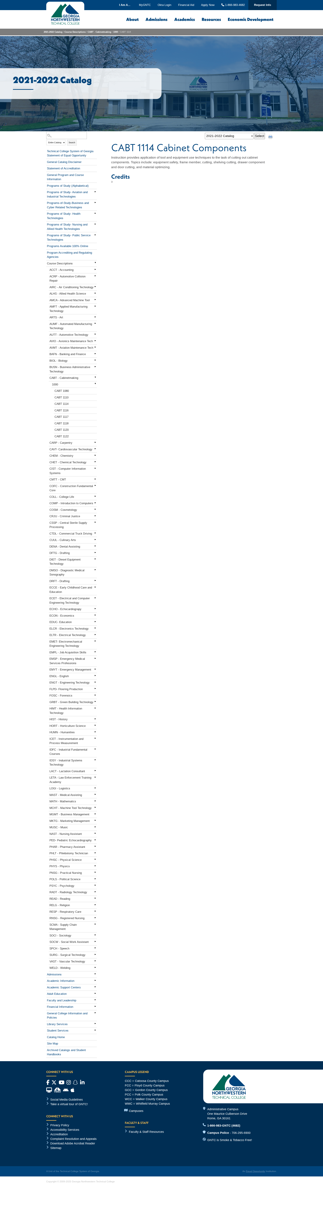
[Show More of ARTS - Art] (95, 317)
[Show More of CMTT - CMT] (95, 479)
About (132, 19)
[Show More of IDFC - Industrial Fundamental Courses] (95, 749)
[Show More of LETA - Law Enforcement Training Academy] (95, 777)
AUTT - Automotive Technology (68, 334)
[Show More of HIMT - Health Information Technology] (95, 708)
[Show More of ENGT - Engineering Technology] (95, 682)
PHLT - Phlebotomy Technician (68, 853)
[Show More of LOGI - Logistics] (95, 788)
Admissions (156, 19)
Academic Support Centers (64, 987)
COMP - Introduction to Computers (71, 503)
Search (72, 142)
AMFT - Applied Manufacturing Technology (68, 309)
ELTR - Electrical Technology (67, 635)
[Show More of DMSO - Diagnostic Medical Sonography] (95, 569)
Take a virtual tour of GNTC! (69, 1104)
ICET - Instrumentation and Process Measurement (66, 741)
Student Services (57, 1030)
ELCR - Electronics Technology (69, 628)
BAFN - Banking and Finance (67, 354)
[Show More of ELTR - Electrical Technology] (95, 634)
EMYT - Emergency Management (70, 669)
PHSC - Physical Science (65, 859)
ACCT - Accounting (61, 269)
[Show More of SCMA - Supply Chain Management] (95, 924)
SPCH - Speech (59, 948)
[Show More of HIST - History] (95, 718)
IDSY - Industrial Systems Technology (65, 762)
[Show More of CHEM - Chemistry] (95, 455)
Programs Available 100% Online (67, 246)
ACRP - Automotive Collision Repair (67, 278)
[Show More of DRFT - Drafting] (95, 580)
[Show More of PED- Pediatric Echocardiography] (95, 839)
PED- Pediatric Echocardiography (70, 840)
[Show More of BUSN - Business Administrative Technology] (95, 366)
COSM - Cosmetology (63, 509)
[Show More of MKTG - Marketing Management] (95, 820)
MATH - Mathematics (62, 801)
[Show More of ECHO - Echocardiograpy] (95, 608)
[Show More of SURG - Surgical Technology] (95, 954)
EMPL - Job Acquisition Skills (67, 652)
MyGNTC (145, 5)
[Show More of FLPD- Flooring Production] (95, 688)
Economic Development (250, 19)
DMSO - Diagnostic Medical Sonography (66, 572)
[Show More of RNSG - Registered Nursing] (95, 917)
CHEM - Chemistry (61, 455)
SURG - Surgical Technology (67, 955)
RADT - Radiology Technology (68, 892)
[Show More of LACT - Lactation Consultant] (95, 770)
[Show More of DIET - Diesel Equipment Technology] (95, 559)
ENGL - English (59, 676)
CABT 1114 (61, 403)
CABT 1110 (61, 397)
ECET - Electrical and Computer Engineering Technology (69, 600)
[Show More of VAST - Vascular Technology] (95, 961)
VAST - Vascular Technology (67, 961)
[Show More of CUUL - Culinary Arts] (95, 539)
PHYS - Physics (59, 866)
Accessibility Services (64, 1129)
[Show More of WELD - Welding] (95, 967)
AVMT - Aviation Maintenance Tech (71, 347)
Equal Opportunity (255, 1171)
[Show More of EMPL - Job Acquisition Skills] (95, 652)
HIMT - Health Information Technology (65, 711)
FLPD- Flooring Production (66, 689)
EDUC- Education (60, 622)
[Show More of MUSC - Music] (95, 826)
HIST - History (58, 719)
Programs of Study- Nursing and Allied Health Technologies (67, 227)
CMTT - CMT (57, 479)
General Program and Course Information (65, 177)
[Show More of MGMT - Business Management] (95, 813)
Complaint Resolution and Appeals (73, 1139)
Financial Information (60, 1006)
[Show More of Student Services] (95, 1030)
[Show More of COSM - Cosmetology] (95, 509)
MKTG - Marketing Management (69, 821)
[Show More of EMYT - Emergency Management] (95, 669)
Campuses (136, 1111)
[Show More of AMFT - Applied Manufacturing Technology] (95, 306)
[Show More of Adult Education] (95, 993)
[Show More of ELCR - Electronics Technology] (95, 628)
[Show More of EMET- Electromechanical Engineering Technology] (95, 641)
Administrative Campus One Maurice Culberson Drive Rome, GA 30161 (227, 1114)
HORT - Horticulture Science (67, 726)
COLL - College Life (61, 496)
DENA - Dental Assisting (64, 546)
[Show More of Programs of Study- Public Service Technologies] (95, 234)
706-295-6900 (241, 1132)
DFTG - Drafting (59, 553)
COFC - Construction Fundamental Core (71, 488)
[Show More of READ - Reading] (95, 898)
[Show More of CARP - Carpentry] (95, 442)
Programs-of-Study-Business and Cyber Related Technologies (68, 205)
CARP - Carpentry (60, 442)
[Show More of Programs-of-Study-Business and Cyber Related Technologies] (95, 202)
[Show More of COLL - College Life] (95, 496)
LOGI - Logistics (59, 788)
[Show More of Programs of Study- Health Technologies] (95, 213)
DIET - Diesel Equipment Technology (65, 562)
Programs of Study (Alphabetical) (68, 185)
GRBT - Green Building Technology (71, 702)
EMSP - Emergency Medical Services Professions (67, 661)
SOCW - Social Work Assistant (69, 942)
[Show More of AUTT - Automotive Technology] (95, 334)
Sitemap (55, 1148)
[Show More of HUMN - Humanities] (95, 731)
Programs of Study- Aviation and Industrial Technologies (67, 194)
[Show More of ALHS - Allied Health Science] (95, 293)
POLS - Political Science (64, 879)
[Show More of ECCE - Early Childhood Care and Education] (95, 587)
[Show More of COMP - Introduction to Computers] (95, 502)
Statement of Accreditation (63, 168)
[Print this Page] (270, 137)
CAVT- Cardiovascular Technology (70, 449)
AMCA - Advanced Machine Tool (69, 300)
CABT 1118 (61, 423)
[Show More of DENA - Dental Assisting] (95, 546)
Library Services (57, 1024)
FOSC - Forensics (60, 695)
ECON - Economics (61, 615)
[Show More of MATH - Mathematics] (95, 800)
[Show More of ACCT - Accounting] (95, 269)
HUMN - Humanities (62, 732)
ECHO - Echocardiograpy (65, 609)
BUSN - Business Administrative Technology (69, 369)
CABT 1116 (61, 410)
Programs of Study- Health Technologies (63, 216)
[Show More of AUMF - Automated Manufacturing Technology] (95, 323)
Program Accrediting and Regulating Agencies (69, 255)
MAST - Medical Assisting (65, 795)
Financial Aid (186, 5)
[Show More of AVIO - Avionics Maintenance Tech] (95, 340)
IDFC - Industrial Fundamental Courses (68, 752)
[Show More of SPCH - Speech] (95, 948)
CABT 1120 (62, 429)
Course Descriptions (75, 32)
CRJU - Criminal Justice (64, 516)
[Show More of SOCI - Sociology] (95, 935)
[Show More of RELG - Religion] (95, 904)
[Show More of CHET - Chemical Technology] (95, 461)
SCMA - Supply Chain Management (63, 927)
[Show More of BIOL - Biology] (95, 360)
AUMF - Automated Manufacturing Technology (70, 326)
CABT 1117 (61, 416)
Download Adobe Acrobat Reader (72, 1143)
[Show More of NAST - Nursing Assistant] (95, 833)
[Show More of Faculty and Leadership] (95, 1000)
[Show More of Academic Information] (95, 980)
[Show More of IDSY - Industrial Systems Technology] (95, 760)
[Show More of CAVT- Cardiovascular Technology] (95, 448)
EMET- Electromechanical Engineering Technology (65, 644)
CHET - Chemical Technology (67, 462)
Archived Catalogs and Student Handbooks (66, 1052)
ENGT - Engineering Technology (69, 682)
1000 (115, 32)
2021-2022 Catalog (53, 32)
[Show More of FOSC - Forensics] (95, 695)
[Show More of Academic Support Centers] (95, 987)
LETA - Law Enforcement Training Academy (70, 780)
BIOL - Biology (58, 360)
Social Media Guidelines (66, 1099)
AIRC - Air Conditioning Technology (71, 287)
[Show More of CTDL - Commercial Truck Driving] (95, 533)
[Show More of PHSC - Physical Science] (95, 859)
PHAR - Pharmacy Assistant (67, 847)
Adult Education (57, 993)
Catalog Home (56, 1037)
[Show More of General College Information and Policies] (95, 1012)
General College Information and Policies (67, 1015)
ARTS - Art (56, 317)
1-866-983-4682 (234, 5)
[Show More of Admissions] (95, 974)
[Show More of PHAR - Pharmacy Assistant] (95, 846)
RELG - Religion (59, 905)
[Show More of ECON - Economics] (95, 615)
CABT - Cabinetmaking (99, 32)
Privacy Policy (59, 1125)
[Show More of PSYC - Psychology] (95, 885)
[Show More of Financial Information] (95, 1006)
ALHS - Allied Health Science (67, 293)
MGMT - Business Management (69, 814)
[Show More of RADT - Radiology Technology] (95, 891)
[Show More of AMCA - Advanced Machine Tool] (95, 299)
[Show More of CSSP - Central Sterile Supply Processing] (95, 522)
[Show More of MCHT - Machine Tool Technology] (95, 807)
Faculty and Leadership (61, 1000)
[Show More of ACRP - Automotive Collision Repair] (95, 276)
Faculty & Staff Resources (146, 1131)
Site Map (52, 1043)
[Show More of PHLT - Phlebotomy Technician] (95, 852)
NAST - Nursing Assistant (65, 834)
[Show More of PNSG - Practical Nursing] (95, 872)
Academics (184, 19)
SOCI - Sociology (60, 935)
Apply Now (207, 5)
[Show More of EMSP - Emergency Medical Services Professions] (95, 658)
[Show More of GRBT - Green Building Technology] (95, 701)
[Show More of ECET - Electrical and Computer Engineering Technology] (95, 597)
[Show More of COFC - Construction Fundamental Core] (95, 485)
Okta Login (164, 5)
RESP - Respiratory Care (65, 911)
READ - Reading (59, 898)
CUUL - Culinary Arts (62, 540)
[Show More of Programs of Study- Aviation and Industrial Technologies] (95, 191)
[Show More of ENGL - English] (95, 675)
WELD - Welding (59, 968)
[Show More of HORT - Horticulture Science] (95, 725)
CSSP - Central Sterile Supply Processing (68, 525)
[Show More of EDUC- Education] (95, 621)
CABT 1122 (62, 436)
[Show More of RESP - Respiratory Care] (95, 911)
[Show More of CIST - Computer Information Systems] (95, 468)
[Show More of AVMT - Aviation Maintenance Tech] (95, 347)
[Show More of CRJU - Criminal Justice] (95, 515)
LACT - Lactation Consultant (67, 771)
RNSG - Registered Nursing (66, 918)
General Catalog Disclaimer (64, 162)
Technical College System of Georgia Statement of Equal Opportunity (70, 153)
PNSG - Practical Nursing (65, 872)
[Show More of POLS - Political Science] (95, 878)
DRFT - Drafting (59, 581)
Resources (211, 19)
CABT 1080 (62, 390)
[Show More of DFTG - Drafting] (95, 552)
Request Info (262, 5)
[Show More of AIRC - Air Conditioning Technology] (95, 286)
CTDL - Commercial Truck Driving (70, 533)
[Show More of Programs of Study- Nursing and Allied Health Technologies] (95, 224)
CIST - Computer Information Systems (67, 471)
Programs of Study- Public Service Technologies (69, 237)
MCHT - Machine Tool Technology (70, 808)
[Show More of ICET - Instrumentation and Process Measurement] (95, 738)
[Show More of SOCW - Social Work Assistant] (95, 941)
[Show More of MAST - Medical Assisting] (95, 794)
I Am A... (124, 5)
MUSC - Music (58, 827)
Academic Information (60, 980)
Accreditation (59, 1134)
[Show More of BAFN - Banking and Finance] (95, 353)
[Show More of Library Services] (95, 1023)
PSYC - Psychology (61, 885)
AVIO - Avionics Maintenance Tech (71, 341)
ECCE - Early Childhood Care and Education (70, 590)
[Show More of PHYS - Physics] (95, 865)
